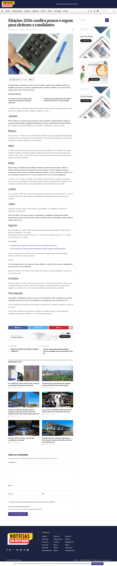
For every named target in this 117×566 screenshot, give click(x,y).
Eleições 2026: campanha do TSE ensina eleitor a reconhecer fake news (34, 246)
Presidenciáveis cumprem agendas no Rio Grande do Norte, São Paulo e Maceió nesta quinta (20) (57, 440)
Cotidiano (45, 542)
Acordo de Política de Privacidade (19, 507)
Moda (55, 545)
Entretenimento (17, 11)
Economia (45, 545)
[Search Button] (114, 11)
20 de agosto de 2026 (14, 442)
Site (43, 494)
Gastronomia (58, 539)
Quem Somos (97, 560)
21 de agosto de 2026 (14, 416)
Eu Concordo (97, 564)
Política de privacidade (86, 560)
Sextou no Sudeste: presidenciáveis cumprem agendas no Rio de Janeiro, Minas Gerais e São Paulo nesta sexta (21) (23, 412)
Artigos (65, 11)
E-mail (10, 494)
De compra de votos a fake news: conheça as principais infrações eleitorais (20, 101)
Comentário (12, 462)
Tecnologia (57, 11)
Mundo (8, 11)
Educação (45, 548)
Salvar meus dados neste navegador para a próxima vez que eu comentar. (32, 502)
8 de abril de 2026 (13, 30)
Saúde (50, 11)
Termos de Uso (107, 560)
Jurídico (56, 542)
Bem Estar (45, 539)
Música (56, 551)
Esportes (27, 11)
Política (43, 11)
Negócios (35, 11)
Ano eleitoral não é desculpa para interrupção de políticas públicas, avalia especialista (38, 249)
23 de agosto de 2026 (14, 388)
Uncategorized (69, 551)
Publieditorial (69, 542)
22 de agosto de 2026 (48, 388)
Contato (76, 560)
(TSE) (47, 108)
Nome (10, 485)
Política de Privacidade (35, 509)
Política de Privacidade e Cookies (80, 564)
